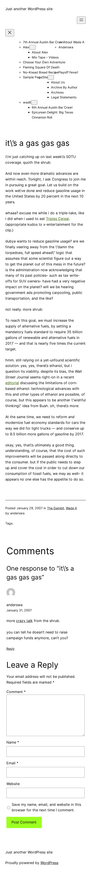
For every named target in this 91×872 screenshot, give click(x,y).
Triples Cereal (57, 218)
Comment (16, 692)
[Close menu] (9, 32)
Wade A (71, 508)
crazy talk (24, 620)
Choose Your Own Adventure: (44, 62)
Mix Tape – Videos (45, 57)
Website (13, 784)
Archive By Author (64, 87)
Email (12, 763)
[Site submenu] (51, 77)
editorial (12, 383)
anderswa (14, 605)
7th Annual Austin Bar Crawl (43, 42)
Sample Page (32, 77)
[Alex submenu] (32, 47)
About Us (58, 82)
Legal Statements (63, 97)
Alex (26, 47)
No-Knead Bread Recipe (40, 72)
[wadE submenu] (34, 102)
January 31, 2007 (19, 610)
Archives (57, 92)
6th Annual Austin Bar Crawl (52, 107)
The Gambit (55, 508)
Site (45, 77)
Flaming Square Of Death (41, 67)
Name (12, 742)
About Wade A (73, 42)
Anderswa (66, 47)
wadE (27, 102)
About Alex (40, 52)
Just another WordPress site (29, 9)
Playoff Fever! (68, 72)
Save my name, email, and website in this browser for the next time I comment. (46, 807)
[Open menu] (81, 20)
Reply (10, 648)
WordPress (49, 863)
